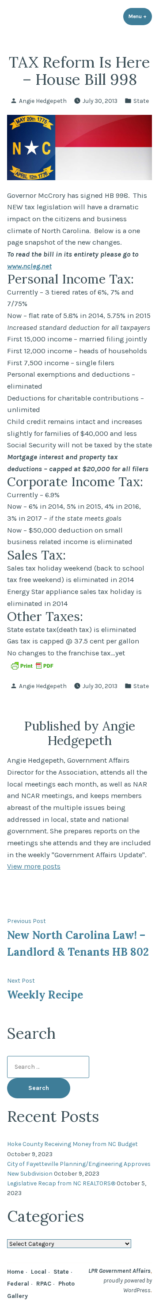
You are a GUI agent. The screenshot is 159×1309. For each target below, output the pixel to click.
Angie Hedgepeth (43, 100)
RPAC (43, 1283)
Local (38, 1271)
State (141, 100)
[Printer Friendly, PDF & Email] (32, 665)
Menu (140, 16)
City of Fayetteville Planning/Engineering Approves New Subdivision (79, 1168)
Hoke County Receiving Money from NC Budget (72, 1143)
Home (15, 1271)
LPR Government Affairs (119, 1270)
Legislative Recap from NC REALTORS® (61, 1183)
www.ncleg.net (29, 266)
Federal (18, 1283)
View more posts (34, 866)
